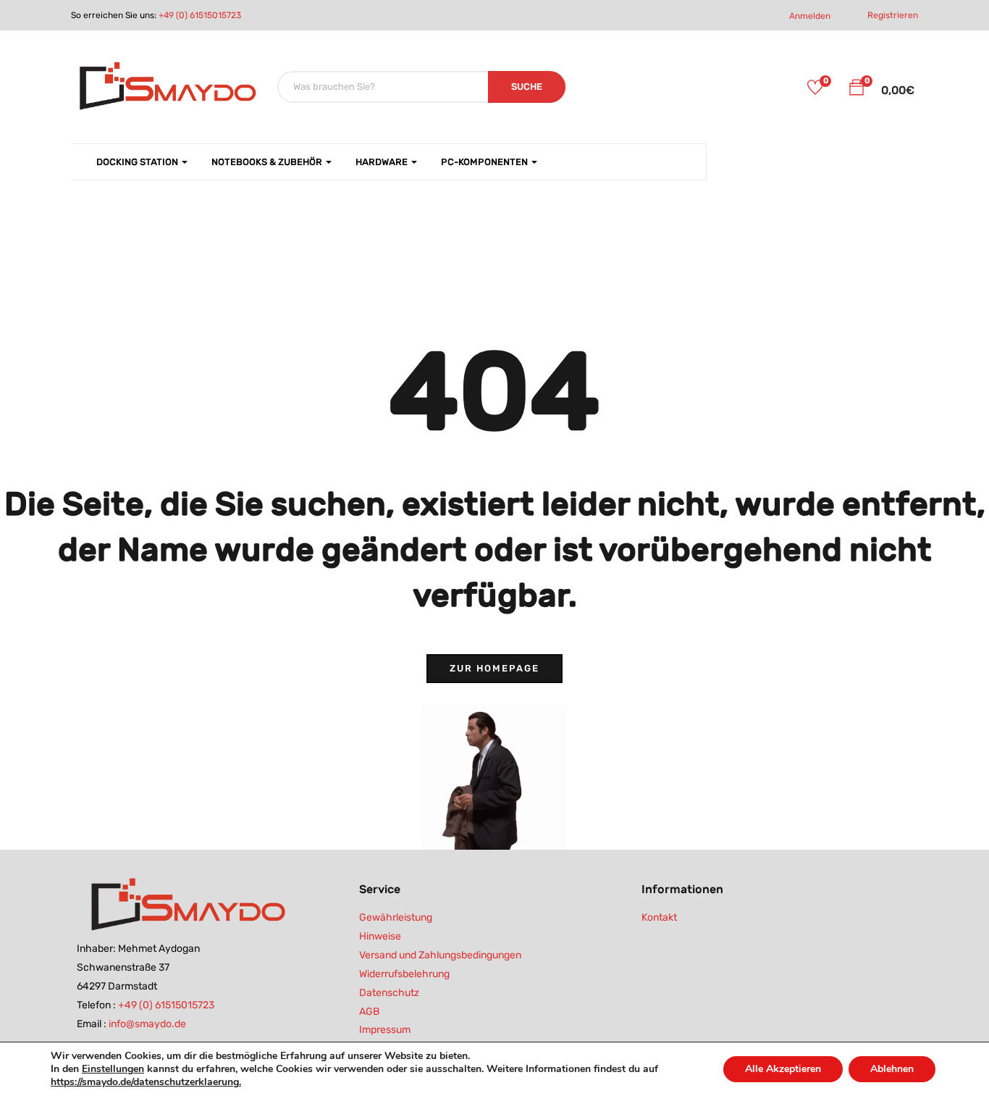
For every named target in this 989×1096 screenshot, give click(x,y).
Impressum (385, 1030)
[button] (856, 90)
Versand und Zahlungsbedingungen (440, 955)
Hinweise (380, 936)
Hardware (382, 161)
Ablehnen (892, 1069)
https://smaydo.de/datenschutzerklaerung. (146, 1082)
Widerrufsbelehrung (404, 974)
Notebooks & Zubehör (267, 161)
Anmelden (809, 16)
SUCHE (526, 86)
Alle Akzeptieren (783, 1069)
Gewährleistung (395, 917)
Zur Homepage (494, 668)
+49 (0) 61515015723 (200, 15)
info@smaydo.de (147, 1024)
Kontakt (659, 917)
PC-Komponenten (485, 161)
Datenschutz (389, 993)
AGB (369, 1011)
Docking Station (138, 161)
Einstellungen (113, 1069)
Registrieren (892, 15)
